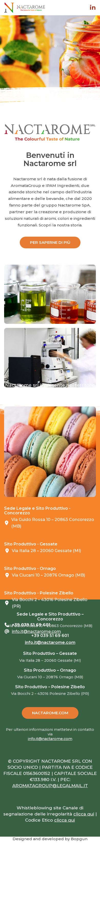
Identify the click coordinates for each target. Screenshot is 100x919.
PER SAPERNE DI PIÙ (50, 242)
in (93, 7)
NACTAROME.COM (50, 712)
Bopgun (79, 838)
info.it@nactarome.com (36, 631)
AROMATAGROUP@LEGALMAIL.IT (50, 785)
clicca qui (83, 813)
